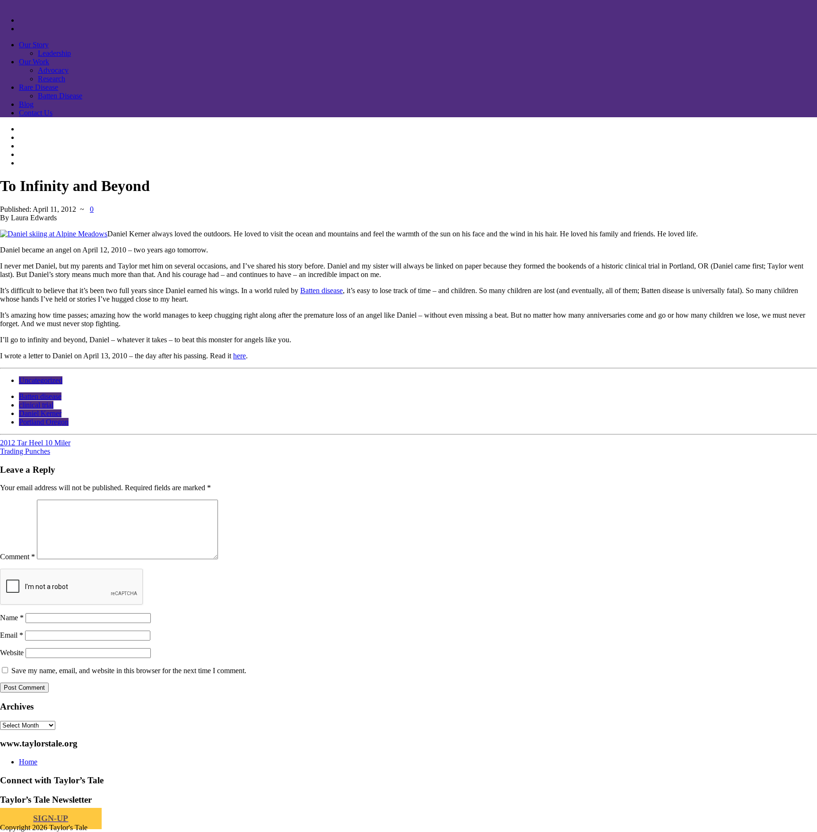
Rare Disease (38, 87)
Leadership (54, 53)
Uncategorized (40, 380)
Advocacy (53, 70)
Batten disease (321, 290)
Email (11, 635)
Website (12, 653)
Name (12, 618)
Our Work (34, 62)
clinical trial (36, 405)
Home (28, 762)
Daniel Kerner (40, 413)
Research (51, 79)
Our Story (34, 45)
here (239, 356)
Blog (26, 104)
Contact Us (35, 113)
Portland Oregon (44, 422)
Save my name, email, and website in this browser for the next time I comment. (128, 671)
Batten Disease (60, 96)
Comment (17, 557)
